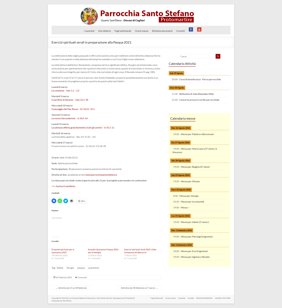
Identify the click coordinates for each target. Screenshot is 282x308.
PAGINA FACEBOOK (204, 298)
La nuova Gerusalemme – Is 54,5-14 (70, 118)
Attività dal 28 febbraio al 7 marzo (139, 287)
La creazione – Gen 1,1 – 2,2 (65, 90)
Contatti (180, 30)
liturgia (70, 267)
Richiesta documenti (162, 30)
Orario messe (141, 30)
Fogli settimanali (123, 30)
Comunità (82, 277)
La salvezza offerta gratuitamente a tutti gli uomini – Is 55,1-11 (83, 127)
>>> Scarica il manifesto (63, 186)
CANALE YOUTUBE (222, 298)
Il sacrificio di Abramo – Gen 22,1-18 (70, 99)
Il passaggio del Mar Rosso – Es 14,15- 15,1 (73, 109)
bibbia (60, 267)
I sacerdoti (89, 30)
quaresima (93, 267)
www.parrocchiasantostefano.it (101, 174)
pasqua (81, 267)
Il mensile (181, 298)
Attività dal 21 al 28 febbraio (71, 287)
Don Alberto (104, 30)
